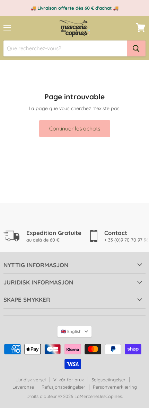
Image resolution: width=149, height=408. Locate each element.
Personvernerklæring (115, 387)
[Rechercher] (136, 48)
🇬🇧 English (71, 331)
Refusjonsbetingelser (63, 387)
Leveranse (23, 387)
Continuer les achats (74, 128)
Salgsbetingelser (108, 379)
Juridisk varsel (31, 379)
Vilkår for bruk (68, 379)
